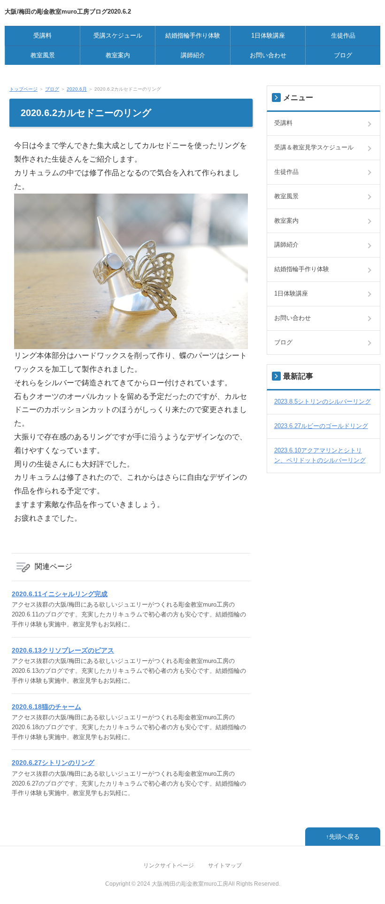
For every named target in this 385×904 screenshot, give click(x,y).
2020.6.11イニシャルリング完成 (60, 594)
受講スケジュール (117, 35)
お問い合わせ (268, 55)
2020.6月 (77, 89)
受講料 (42, 35)
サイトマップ (225, 865)
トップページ (23, 89)
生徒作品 (343, 35)
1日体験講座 (268, 35)
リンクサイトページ (168, 865)
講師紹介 (193, 55)
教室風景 (43, 55)
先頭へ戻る (344, 836)
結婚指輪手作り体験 (192, 35)
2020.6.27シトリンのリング (53, 762)
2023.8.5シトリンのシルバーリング (322, 401)
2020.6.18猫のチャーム (46, 706)
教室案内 (118, 55)
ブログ (343, 55)
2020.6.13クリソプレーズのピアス (63, 650)
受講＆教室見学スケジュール (314, 147)
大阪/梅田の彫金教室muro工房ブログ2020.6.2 (68, 11)
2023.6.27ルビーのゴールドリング (321, 425)
